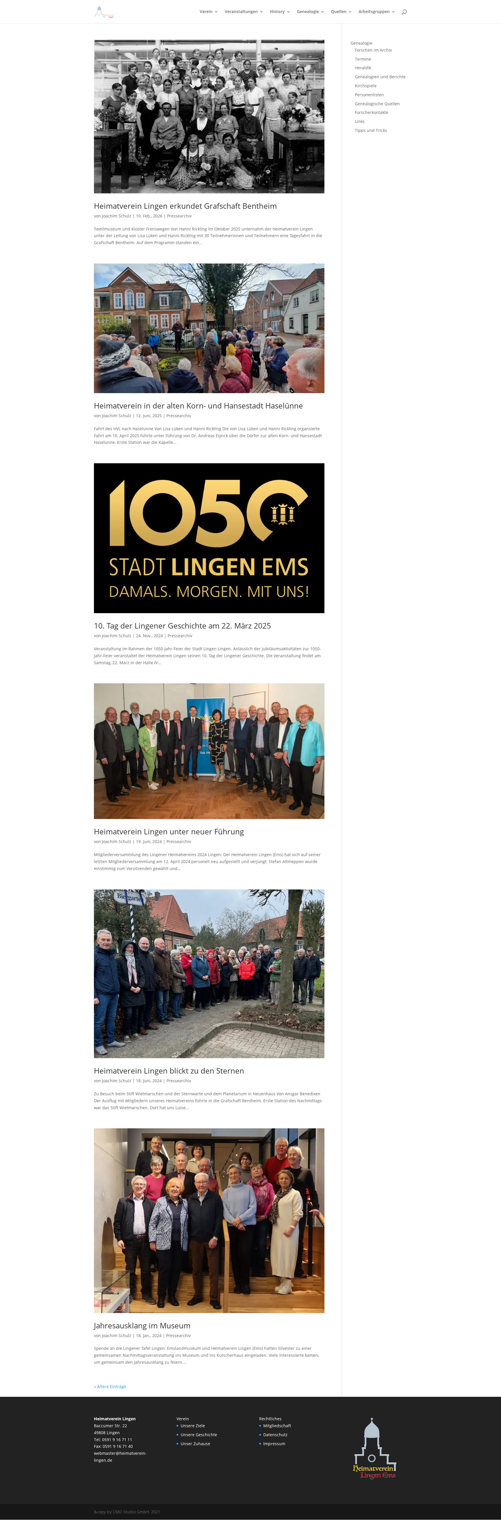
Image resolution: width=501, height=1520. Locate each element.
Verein (206, 12)
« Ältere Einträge (110, 1386)
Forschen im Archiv (373, 50)
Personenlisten (369, 94)
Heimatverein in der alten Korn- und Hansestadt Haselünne (198, 405)
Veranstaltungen (241, 12)
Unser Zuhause (195, 1443)
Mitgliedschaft (277, 1425)
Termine (363, 59)
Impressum (274, 1443)
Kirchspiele (366, 85)
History (277, 12)
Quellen (338, 12)
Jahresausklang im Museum (142, 1325)
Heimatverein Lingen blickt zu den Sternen (169, 1070)
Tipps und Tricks (371, 130)
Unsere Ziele (193, 1425)
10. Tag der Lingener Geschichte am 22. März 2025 (182, 625)
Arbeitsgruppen (374, 12)
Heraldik (363, 67)
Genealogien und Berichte (380, 76)
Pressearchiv (179, 216)
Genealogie (308, 12)
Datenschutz (275, 1434)
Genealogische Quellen (377, 103)
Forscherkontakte (371, 112)
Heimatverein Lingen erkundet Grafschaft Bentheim (185, 206)
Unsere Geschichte (199, 1434)
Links (360, 121)
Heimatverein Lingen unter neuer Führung (169, 831)
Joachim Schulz (116, 216)
